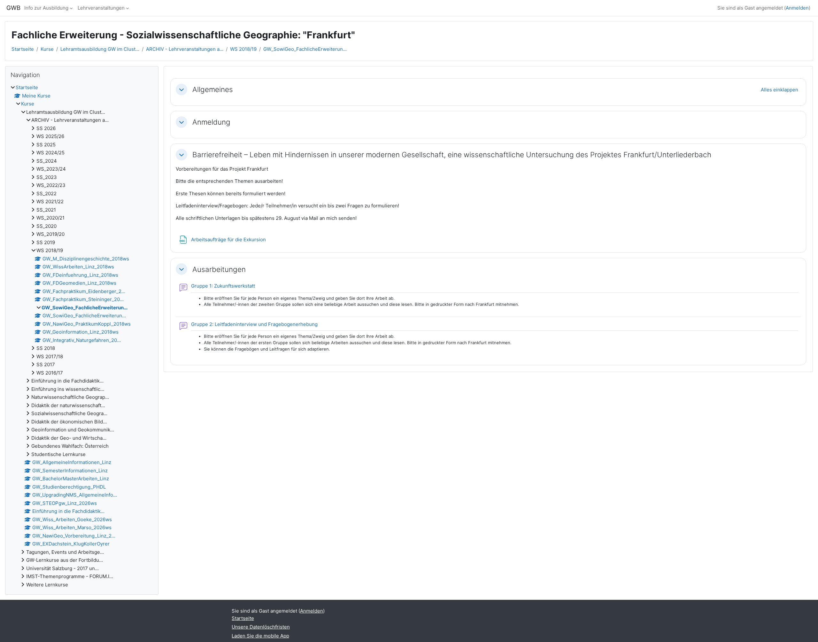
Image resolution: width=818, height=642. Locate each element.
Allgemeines (212, 89)
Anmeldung (211, 122)
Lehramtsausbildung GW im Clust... (99, 49)
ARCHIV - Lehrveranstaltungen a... (184, 49)
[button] (181, 89)
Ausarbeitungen (219, 269)
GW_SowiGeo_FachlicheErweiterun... (305, 49)
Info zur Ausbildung (46, 8)
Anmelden (797, 8)
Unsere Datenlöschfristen (261, 627)
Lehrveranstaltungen (101, 8)
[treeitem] (82, 336)
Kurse (47, 49)
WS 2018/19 (243, 49)
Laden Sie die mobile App (260, 636)
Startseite (23, 49)
